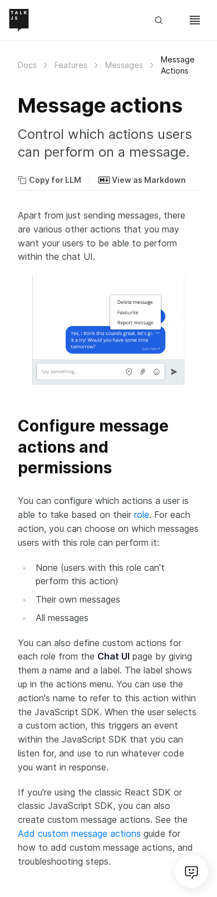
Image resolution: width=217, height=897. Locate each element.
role (141, 514)
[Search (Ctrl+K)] (163, 20)
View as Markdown (149, 180)
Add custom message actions (79, 833)
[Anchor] (11, 425)
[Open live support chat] (191, 871)
